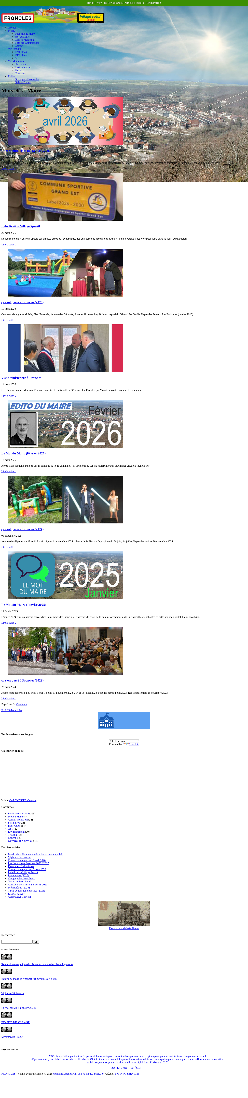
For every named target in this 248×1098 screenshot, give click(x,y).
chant (58, 1056)
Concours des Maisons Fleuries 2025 (27, 884)
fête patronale (89, 1056)
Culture (12, 76)
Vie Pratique (14, 48)
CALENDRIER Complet (22, 800)
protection (127, 1059)
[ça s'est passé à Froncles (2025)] (65, 295)
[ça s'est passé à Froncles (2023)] (65, 673)
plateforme (144, 1062)
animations (124, 1056)
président (65, 1056)
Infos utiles (20, 54)
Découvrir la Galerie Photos (124, 928)
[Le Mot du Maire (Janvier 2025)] (65, 598)
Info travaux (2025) (18, 875)
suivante (23, 704)
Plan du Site (78, 1073)
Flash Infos (21, 51)
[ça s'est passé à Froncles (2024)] (65, 522)
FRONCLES (8, 1073)
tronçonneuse (101, 1062)
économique (178, 1059)
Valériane (138, 1059)
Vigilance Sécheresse (19, 857)
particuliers (76, 1056)
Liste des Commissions (27, 42)
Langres (168, 1059)
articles (118, 1059)
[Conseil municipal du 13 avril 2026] (65, 144)
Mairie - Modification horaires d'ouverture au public (35, 854)
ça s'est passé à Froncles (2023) (22, 680)
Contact (19, 45)
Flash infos (14, 822)
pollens (134, 1056)
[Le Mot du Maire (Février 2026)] (65, 447)
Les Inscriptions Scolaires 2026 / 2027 (28, 863)
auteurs (168, 1056)
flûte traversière (180, 1056)
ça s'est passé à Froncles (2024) (22, 529)
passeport (159, 1056)
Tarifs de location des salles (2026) (26, 890)
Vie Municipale (16, 61)
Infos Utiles (14, 825)
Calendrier (20, 64)
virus (116, 1056)
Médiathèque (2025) (19, 887)
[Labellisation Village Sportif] (65, 219)
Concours (20, 73)
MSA (52, 1056)
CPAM (164, 1062)
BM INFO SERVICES (127, 1073)
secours (155, 1059)
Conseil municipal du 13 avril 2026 (25, 150)
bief (98, 1056)
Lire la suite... (8, 168)
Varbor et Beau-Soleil (19, 881)
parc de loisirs (115, 1062)
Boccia (200, 1059)
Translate (134, 744)
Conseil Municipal (24, 39)
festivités (100, 1059)
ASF (17, 58)
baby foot (86, 1059)
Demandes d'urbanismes (21, 866)
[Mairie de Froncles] (124, 727)
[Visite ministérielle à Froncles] (65, 371)
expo (161, 1059)
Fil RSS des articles (11, 710)
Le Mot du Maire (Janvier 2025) (23, 604)
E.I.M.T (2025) (16, 893)
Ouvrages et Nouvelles (27, 79)
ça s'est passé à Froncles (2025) (22, 302)
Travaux (19, 70)
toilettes (147, 1059)
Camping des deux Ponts (21, 878)
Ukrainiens (191, 1059)
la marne (110, 1059)
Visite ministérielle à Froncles (21, 378)
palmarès (193, 1056)
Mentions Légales (62, 1073)
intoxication (210, 1059)
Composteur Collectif (19, 896)
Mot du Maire (22, 36)
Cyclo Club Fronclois (57, 1059)
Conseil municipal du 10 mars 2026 (27, 869)
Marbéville (75, 1059)
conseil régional (146, 1056)
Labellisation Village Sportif (20, 226)
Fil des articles (93, 1073)
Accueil (12, 27)
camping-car (106, 1056)
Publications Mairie (25, 33)
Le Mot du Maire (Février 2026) (23, 453)
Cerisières (155, 1062)
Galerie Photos (23, 82)
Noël (93, 1059)
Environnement (23, 67)
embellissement (131, 1062)
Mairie (11, 30)
